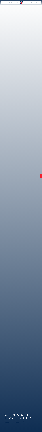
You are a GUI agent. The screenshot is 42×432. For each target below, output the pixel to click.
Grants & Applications (10, 2)
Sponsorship (26, 2)
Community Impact (32, 2)
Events (4, 2)
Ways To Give (17, 2)
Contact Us (37, 2)
